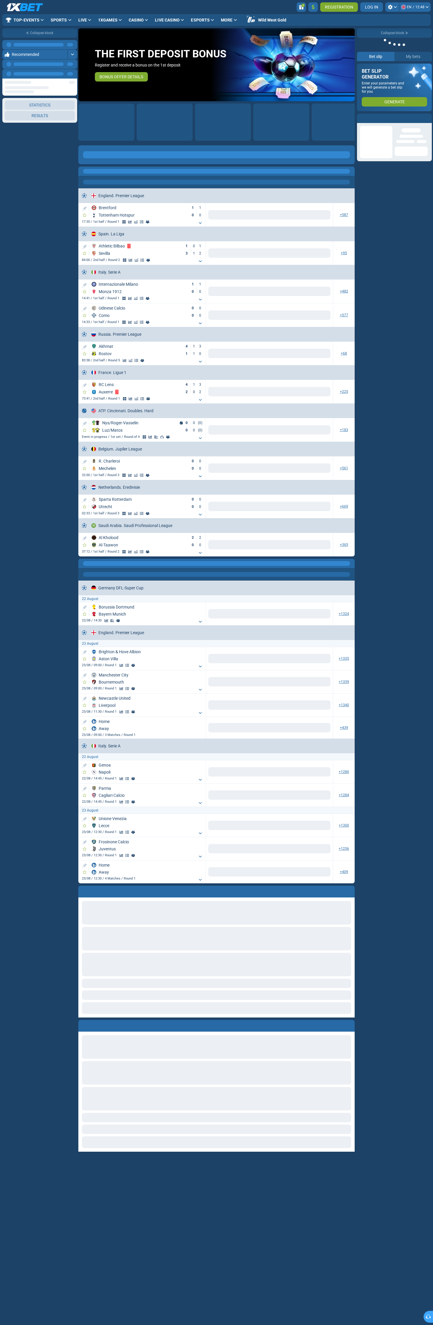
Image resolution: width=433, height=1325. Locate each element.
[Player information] (173, 437)
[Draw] (162, 437)
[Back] (168, 159)
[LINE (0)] (84, 563)
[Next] (72, 74)
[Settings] (392, 7)
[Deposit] (313, 7)
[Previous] (59, 74)
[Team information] (147, 222)
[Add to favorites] (84, 215)
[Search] (349, 171)
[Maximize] (72, 44)
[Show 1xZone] (124, 222)
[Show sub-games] (200, 223)
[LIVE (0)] (84, 171)
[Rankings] (168, 437)
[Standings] (141, 222)
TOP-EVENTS (107, 154)
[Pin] (84, 208)
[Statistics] (130, 222)
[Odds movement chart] (135, 222)
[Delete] (348, 1024)
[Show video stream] (124, 260)
